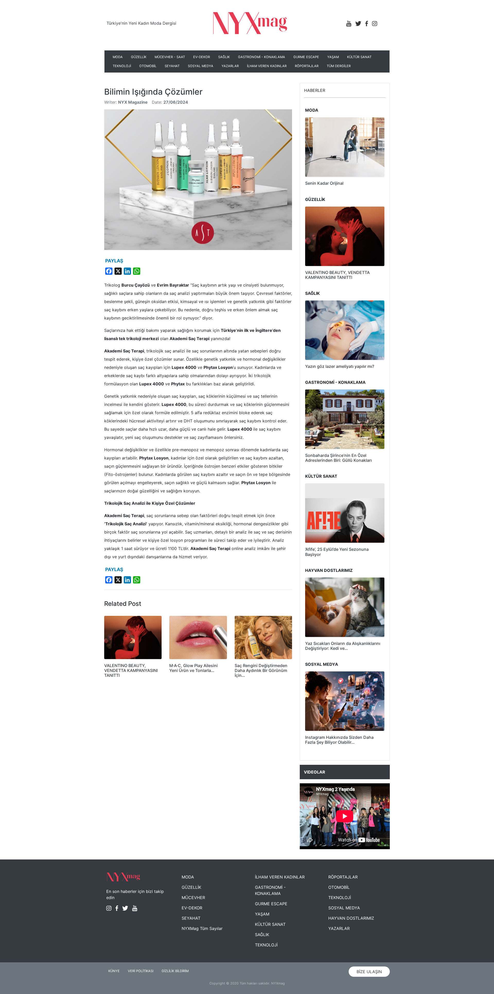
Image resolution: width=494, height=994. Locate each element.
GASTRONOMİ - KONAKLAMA (261, 57)
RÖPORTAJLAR (307, 66)
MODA (118, 57)
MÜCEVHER (193, 897)
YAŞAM (333, 57)
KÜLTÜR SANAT (359, 57)
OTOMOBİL (147, 66)
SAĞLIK (224, 57)
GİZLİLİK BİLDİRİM (175, 971)
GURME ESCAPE (306, 57)
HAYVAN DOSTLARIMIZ (351, 918)
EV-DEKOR (201, 57)
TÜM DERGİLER (339, 66)
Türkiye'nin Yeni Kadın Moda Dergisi (141, 23)
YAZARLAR (230, 66)
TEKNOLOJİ (122, 66)
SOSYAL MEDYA (200, 66)
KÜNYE (114, 971)
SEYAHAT (172, 66)
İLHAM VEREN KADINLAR (267, 66)
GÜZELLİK (138, 57)
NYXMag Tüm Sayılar (202, 928)
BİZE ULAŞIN (369, 971)
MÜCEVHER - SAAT (170, 57)
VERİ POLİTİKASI (140, 971)
